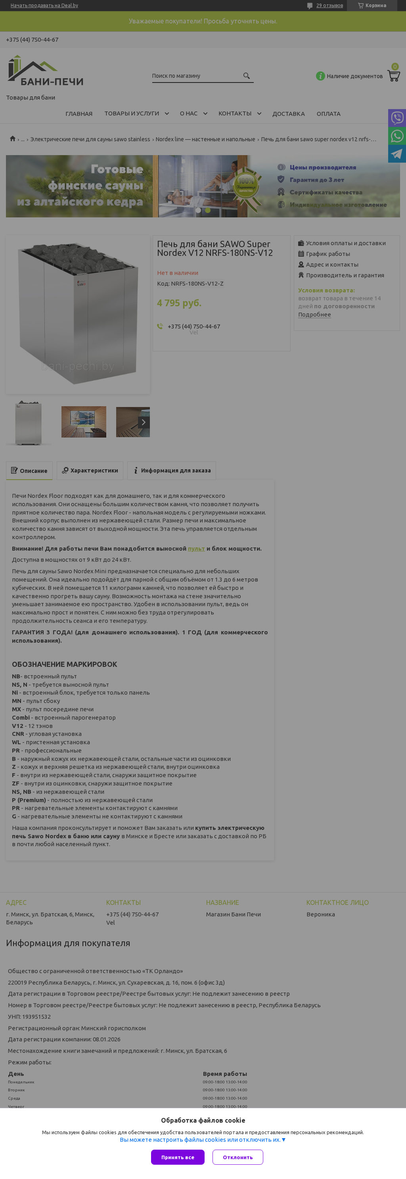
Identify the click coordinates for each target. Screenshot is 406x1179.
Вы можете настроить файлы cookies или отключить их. (200, 1139)
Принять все (177, 1157)
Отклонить (238, 1157)
